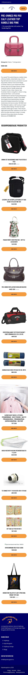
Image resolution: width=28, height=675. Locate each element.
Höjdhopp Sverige (8, 646)
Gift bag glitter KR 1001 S (14, 529)
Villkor (19, 670)
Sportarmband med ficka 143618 (14, 548)
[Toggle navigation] (3, 8)
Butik (23, 8)
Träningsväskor (16, 62)
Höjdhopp (6, 640)
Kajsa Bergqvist (8, 643)
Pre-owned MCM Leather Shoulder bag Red (14, 287)
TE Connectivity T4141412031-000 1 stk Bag (14, 491)
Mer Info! (14, 71)
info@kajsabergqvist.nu (6, 2)
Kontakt (14, 670)
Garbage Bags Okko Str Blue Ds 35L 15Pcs (14, 370)
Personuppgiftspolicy (9, 672)
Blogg (5, 649)
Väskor (10, 62)
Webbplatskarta (20, 672)
